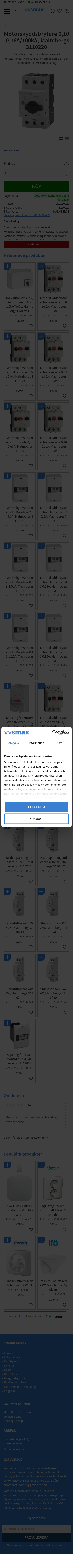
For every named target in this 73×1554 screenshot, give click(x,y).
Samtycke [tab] (13, 742)
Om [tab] (59, 742)
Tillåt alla (36, 807)
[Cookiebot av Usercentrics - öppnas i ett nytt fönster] (52, 732)
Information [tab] (36, 742)
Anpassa (34, 818)
